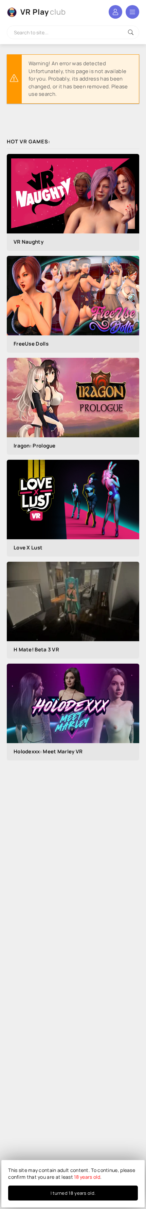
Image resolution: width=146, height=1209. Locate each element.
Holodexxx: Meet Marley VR (48, 751)
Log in (115, 12)
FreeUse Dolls (31, 343)
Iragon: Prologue (35, 445)
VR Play (43, 12)
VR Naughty (28, 241)
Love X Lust (28, 547)
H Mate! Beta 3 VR (36, 649)
